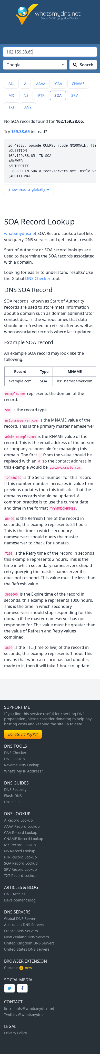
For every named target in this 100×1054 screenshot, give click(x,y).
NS (26, 95)
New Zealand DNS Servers (26, 936)
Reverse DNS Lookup (21, 764)
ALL (11, 83)
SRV (74, 95)
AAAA (40, 83)
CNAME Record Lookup (23, 838)
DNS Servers (17, 912)
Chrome (11, 967)
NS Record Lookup (19, 850)
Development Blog (20, 900)
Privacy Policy (15, 1032)
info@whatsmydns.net (35, 1008)
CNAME (78, 83)
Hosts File (12, 801)
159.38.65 (20, 131)
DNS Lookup (14, 758)
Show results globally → (28, 189)
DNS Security (15, 789)
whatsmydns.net (20, 233)
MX (11, 95)
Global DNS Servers (20, 918)
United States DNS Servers (26, 949)
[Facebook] (22, 988)
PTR (41, 95)
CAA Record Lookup (20, 832)
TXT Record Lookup (20, 875)
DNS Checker (38, 278)
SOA (58, 95)
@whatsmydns (30, 1014)
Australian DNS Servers (24, 924)
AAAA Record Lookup (22, 826)
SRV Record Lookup (20, 869)
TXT (11, 107)
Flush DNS (13, 795)
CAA (58, 83)
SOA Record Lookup (21, 863)
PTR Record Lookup (20, 857)
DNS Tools (15, 746)
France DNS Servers (21, 930)
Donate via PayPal (23, 734)
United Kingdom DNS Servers (29, 943)
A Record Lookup (18, 820)
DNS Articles (14, 893)
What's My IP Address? (23, 771)
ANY (28, 107)
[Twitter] (9, 988)
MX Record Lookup (20, 844)
